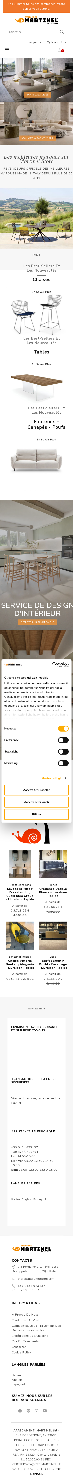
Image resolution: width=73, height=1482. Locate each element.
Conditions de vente (26, 1320)
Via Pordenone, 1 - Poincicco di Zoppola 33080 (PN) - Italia (35, 1269)
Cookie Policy (21, 1352)
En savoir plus (41, 292)
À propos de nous (25, 1315)
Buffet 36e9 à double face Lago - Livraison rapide (53, 964)
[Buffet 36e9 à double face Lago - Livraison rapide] (53, 936)
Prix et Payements (25, 1341)
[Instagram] (36, 1410)
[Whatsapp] (53, 1410)
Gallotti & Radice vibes (37, 138)
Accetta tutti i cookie (36, 790)
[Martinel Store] (36, 20)
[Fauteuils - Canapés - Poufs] (36, 460)
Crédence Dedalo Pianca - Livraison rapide (53, 892)
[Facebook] (20, 1410)
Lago (53, 957)
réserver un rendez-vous (37, 622)
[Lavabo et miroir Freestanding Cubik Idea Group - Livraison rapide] (20, 864)
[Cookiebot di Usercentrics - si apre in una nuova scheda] (52, 664)
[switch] (63, 740)
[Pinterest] (28, 1410)
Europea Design (36, 255)
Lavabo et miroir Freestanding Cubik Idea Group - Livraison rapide (20, 894)
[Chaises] (36, 315)
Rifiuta (36, 814)
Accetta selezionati (36, 802)
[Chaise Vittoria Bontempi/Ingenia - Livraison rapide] (20, 936)
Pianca (53, 885)
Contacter (19, 1347)
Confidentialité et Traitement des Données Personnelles (36, 1328)
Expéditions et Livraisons (30, 1336)
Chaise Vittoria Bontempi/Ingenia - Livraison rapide (20, 964)
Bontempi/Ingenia (20, 957)
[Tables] (36, 387)
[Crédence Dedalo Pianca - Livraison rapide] (53, 864)
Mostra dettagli (52, 778)
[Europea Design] (36, 218)
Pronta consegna (20, 885)
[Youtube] (44, 1410)
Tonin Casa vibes (37, 94)
